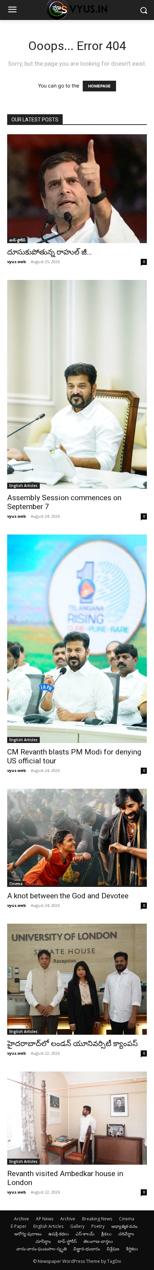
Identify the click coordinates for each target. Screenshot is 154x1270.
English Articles (23, 485)
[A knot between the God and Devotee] (77, 838)
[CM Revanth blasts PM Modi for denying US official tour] (77, 638)
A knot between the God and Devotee (68, 896)
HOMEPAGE (99, 86)
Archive (21, 1219)
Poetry (98, 1226)
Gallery (77, 1226)
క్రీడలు (106, 1234)
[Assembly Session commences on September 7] (77, 384)
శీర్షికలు (132, 1249)
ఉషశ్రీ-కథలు (58, 1234)
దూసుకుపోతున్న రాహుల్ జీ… (49, 252)
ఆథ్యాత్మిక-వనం (124, 1226)
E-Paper (19, 1226)
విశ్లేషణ (113, 1249)
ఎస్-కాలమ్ (85, 1234)
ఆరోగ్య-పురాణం (28, 1234)
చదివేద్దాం (126, 1234)
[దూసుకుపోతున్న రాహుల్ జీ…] (77, 188)
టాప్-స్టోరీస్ (17, 239)
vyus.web (16, 261)
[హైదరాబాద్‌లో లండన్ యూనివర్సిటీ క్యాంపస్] (77, 979)
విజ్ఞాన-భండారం (86, 1249)
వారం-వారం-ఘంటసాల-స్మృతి (41, 1249)
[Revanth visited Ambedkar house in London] (77, 1118)
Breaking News (97, 1219)
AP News (44, 1219)
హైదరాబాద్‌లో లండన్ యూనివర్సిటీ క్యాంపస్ (72, 1043)
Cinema (16, 883)
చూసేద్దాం (43, 1241)
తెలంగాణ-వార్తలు (98, 1241)
